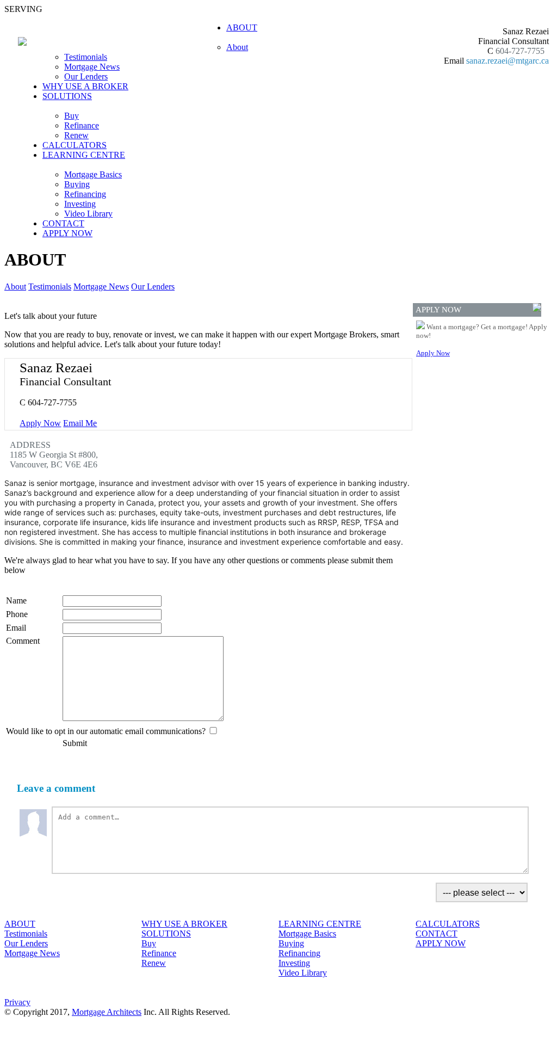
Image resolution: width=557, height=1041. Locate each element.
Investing (80, 203)
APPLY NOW (67, 233)
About (237, 47)
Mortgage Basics (93, 174)
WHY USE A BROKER (85, 86)
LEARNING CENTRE (319, 923)
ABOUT (19, 923)
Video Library (88, 213)
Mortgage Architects (106, 1012)
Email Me (80, 423)
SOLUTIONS (166, 933)
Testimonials (85, 56)
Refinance (81, 125)
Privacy (17, 1002)
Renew (76, 135)
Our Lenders (86, 76)
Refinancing (85, 194)
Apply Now (40, 423)
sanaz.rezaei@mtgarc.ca (507, 60)
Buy (71, 115)
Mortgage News (92, 66)
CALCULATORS (74, 145)
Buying (77, 184)
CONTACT (63, 223)
